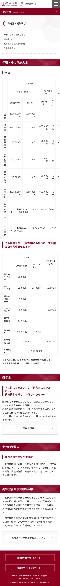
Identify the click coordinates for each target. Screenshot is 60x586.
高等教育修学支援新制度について (28, 538)
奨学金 (7, 39)
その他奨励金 (9, 48)
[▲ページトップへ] (55, 581)
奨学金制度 (28, 428)
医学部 (13, 11)
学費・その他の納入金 (13, 35)
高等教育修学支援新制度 (14, 44)
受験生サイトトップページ (28, 568)
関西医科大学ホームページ (28, 558)
